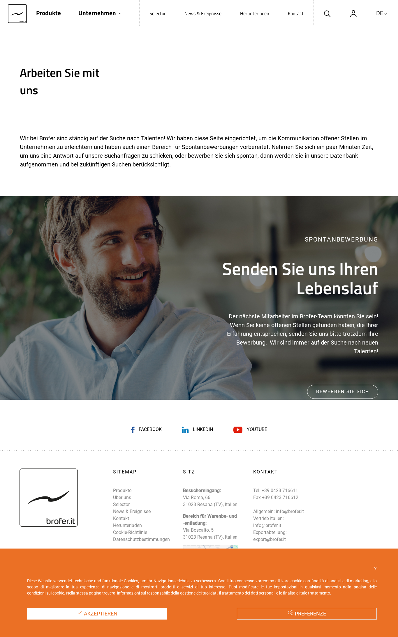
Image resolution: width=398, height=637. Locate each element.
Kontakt (296, 13)
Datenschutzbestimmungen (141, 539)
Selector (157, 13)
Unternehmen (97, 12)
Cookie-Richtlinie (130, 532)
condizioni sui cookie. (46, 593)
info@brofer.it (290, 511)
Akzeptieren (100, 614)
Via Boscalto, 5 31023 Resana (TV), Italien (210, 533)
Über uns (122, 497)
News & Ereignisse (202, 13)
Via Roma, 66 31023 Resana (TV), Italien (210, 501)
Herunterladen (254, 13)
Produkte (48, 12)
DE (379, 13)
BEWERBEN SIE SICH (342, 391)
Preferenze (310, 614)
